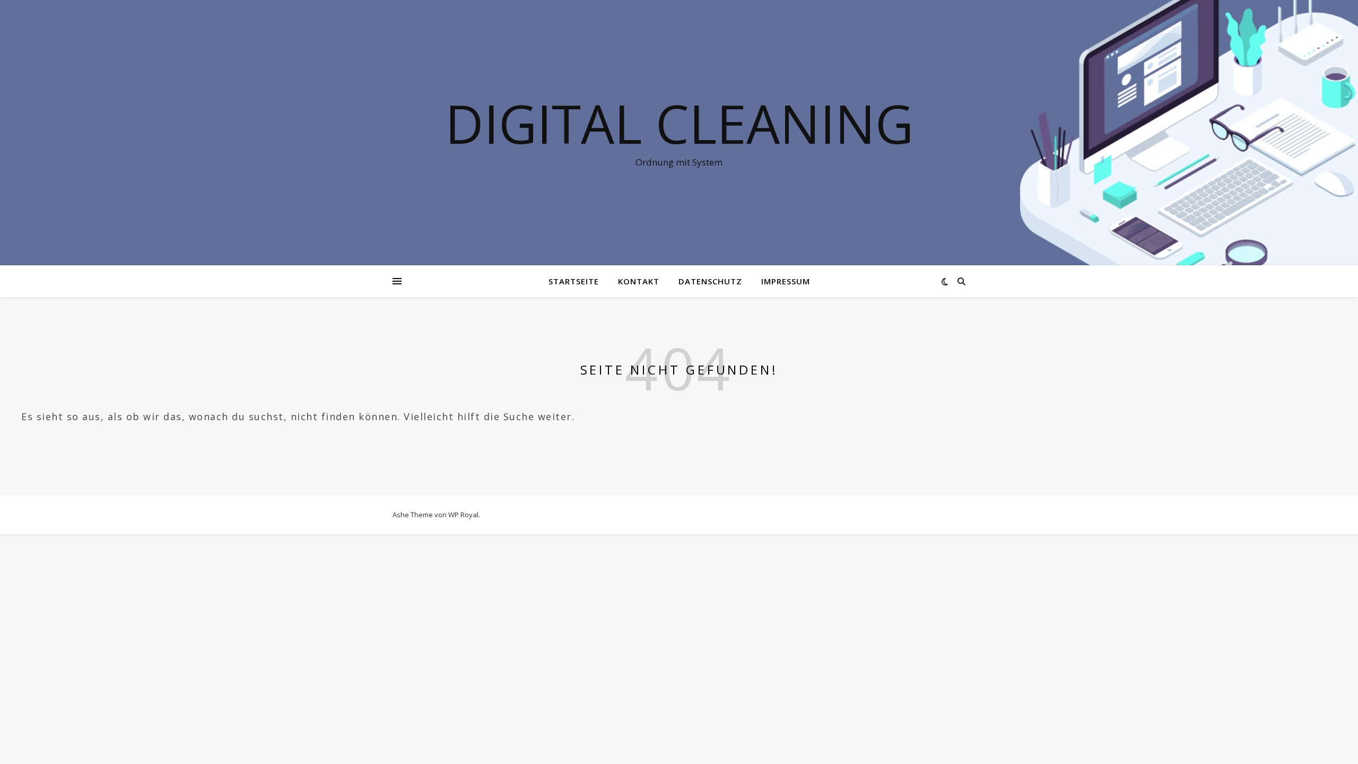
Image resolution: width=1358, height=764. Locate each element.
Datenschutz (710, 281)
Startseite (574, 281)
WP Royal (463, 514)
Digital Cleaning (679, 123)
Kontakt (638, 281)
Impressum (785, 281)
